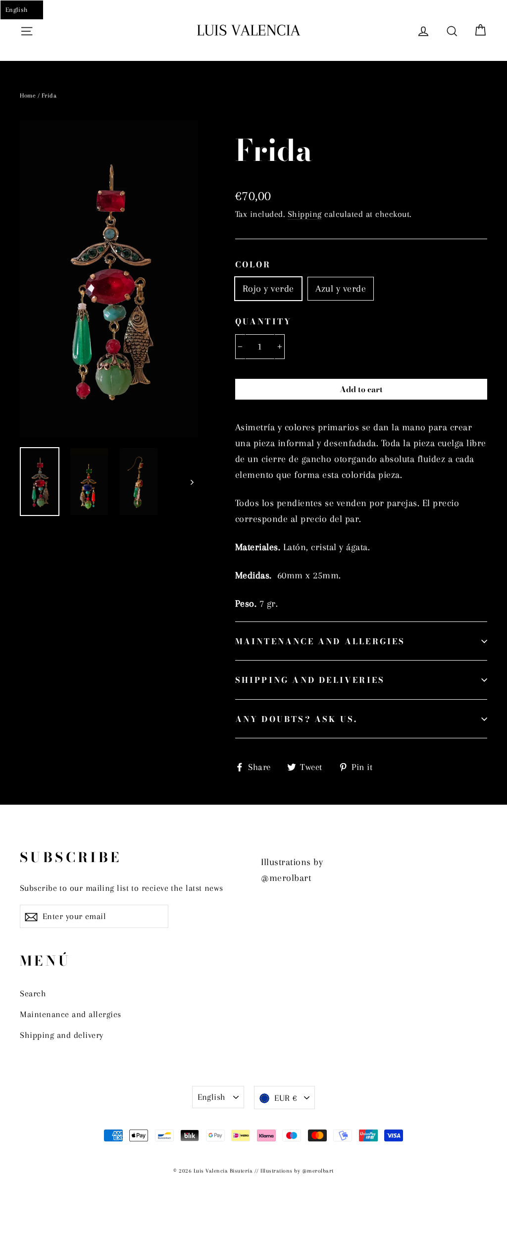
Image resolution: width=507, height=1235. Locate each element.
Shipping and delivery (61, 1035)
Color (253, 264)
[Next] (192, 481)
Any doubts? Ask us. (296, 719)
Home (28, 95)
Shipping (305, 214)
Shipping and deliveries (310, 680)
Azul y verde (340, 288)
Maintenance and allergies (320, 641)
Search (33, 993)
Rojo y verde (268, 288)
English (212, 1097)
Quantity (263, 321)
